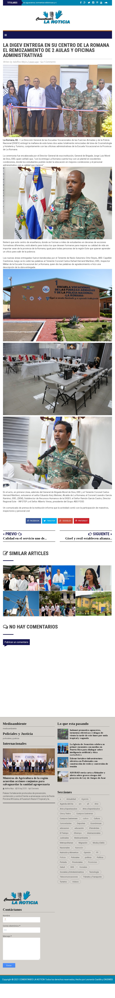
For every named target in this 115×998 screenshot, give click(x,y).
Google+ (66, 521)
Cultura (97, 818)
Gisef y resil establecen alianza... (88, 538)
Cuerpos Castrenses (68, 818)
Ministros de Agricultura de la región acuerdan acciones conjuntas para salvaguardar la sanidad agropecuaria (26, 781)
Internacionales (93, 833)
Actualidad (71, 799)
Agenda (84, 799)
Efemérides (94, 828)
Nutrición (79, 848)
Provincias (92, 862)
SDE (72, 867)
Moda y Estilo (99, 843)
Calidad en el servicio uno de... (25, 538)
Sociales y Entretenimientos (72, 872)
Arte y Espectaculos (68, 809)
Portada (63, 862)
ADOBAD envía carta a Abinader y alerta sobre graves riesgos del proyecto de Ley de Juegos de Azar (88, 775)
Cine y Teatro (65, 813)
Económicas (96, 823)
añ (88, 804)
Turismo (63, 882)
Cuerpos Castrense (84, 813)
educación (79, 828)
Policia (63, 857)
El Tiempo (64, 833)
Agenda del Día (66, 804)
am (80, 804)
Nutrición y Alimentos (69, 852)
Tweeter (50, 521)
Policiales (75, 857)
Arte (96, 804)
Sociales (83, 867)
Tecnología (94, 872)
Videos (75, 882)
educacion (64, 828)
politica (88, 857)
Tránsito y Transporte (92, 877)
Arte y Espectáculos (91, 809)
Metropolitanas (66, 843)
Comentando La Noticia (32, 979)
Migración (83, 843)
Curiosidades (65, 823)
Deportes (81, 823)
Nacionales (65, 848)
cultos (85, 818)
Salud (62, 867)
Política (100, 857)
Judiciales (64, 838)
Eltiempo (78, 833)
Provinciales (77, 862)
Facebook (34, 521)
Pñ (97, 852)
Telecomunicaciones (69, 877)
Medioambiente (81, 838)
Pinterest (83, 521)
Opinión (87, 852)
